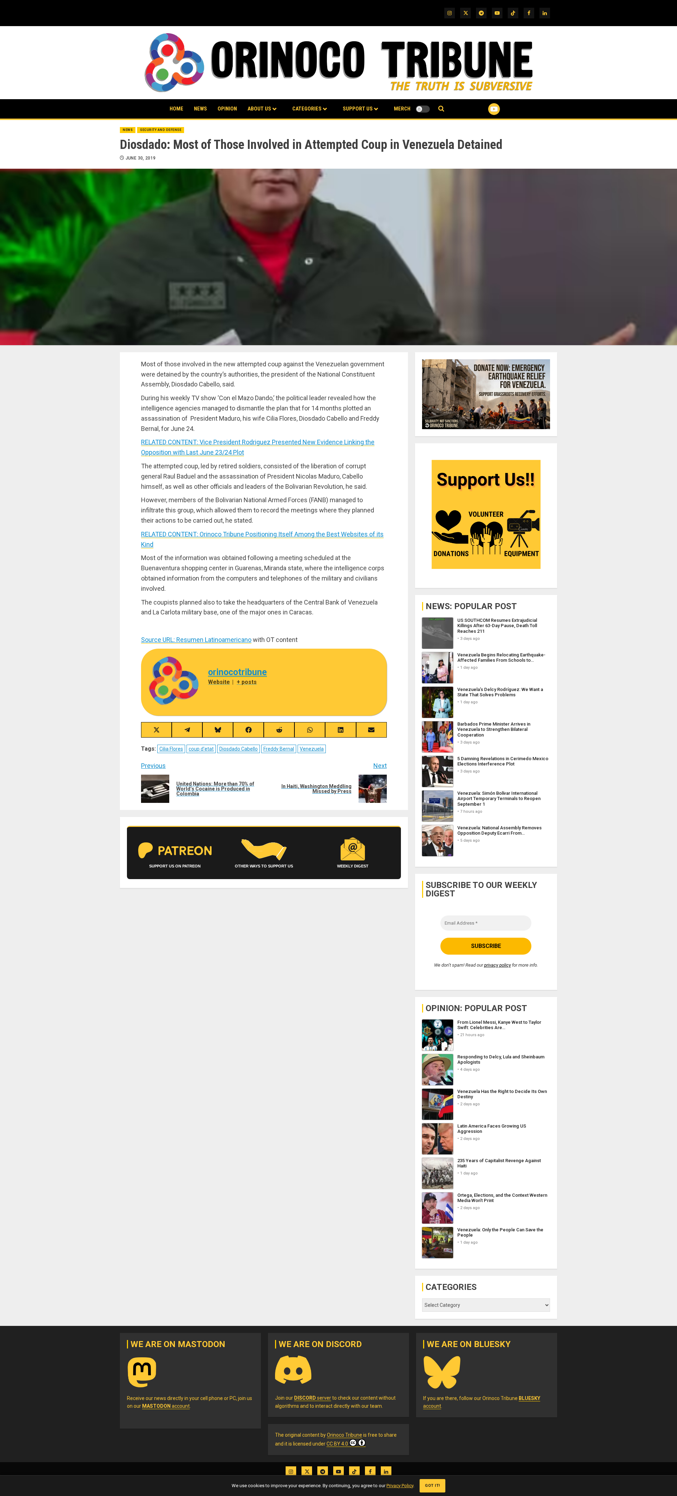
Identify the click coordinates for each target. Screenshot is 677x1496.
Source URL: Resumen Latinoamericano (196, 639)
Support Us (358, 109)
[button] (441, 109)
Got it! (432, 1485)
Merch (402, 109)
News (200, 109)
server (312, 1398)
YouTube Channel (483, 109)
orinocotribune (237, 672)
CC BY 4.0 (337, 1444)
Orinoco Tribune (344, 1435)
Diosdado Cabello (238, 749)
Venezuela (312, 749)
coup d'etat (201, 749)
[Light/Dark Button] (423, 109)
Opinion (227, 109)
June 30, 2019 (141, 158)
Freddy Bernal (278, 749)
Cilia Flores (171, 749)
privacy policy (497, 965)
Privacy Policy (399, 1485)
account (166, 1406)
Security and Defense (160, 130)
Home (176, 109)
